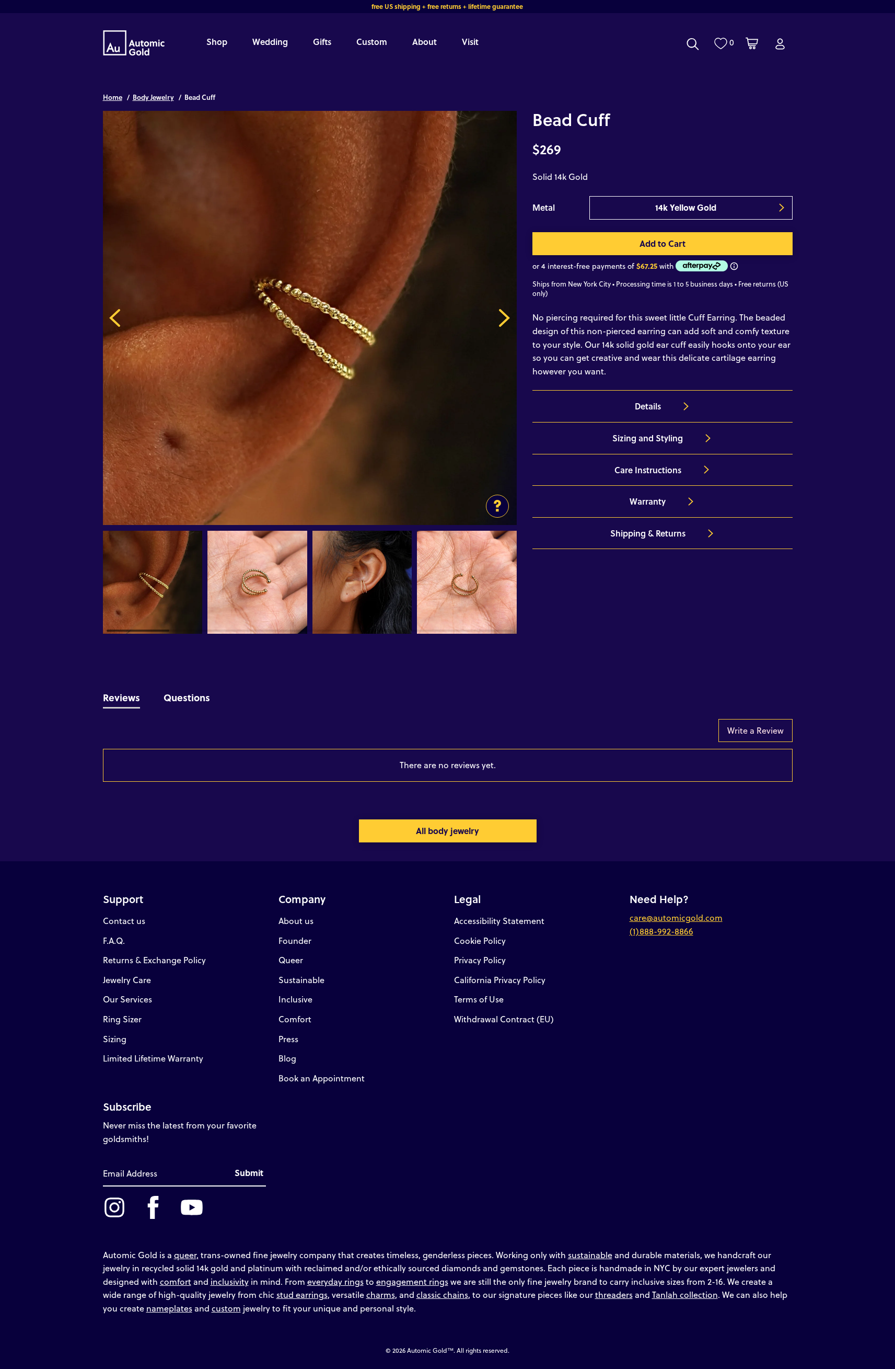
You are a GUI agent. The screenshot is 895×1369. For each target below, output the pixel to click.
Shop (216, 42)
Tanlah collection (685, 1294)
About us (295, 921)
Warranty (648, 501)
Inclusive (295, 999)
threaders (614, 1294)
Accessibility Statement (499, 921)
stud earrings (302, 1294)
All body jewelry (447, 831)
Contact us (124, 921)
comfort (175, 1281)
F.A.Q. (114, 940)
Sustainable (301, 980)
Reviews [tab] (121, 697)
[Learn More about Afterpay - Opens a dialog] (734, 265)
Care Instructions (647, 470)
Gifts (322, 42)
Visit (470, 42)
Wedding (270, 42)
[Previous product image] (115, 317)
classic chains (442, 1294)
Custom (371, 42)
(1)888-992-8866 (661, 931)
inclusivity (230, 1281)
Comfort (294, 1019)
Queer (290, 960)
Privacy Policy (480, 960)
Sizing (114, 1039)
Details (648, 406)
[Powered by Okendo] (150, 735)
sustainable (590, 1255)
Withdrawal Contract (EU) (504, 1019)
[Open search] (692, 43)
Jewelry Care (127, 980)
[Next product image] (504, 317)
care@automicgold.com (676, 917)
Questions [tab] (187, 697)
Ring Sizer (122, 1019)
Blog (287, 1058)
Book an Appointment (321, 1078)
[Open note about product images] (497, 506)
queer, (186, 1255)
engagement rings (412, 1281)
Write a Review (755, 730)
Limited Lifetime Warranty (153, 1058)
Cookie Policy (480, 940)
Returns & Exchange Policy (154, 960)
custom (226, 1308)
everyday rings (335, 1281)
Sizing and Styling (647, 438)
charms (380, 1294)
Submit (249, 1173)
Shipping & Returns (647, 533)
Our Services (127, 999)
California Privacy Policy (499, 980)
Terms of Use (479, 999)
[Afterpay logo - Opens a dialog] (700, 265)
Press (288, 1039)
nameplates (169, 1308)
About (424, 42)
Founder (294, 940)
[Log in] (780, 43)
